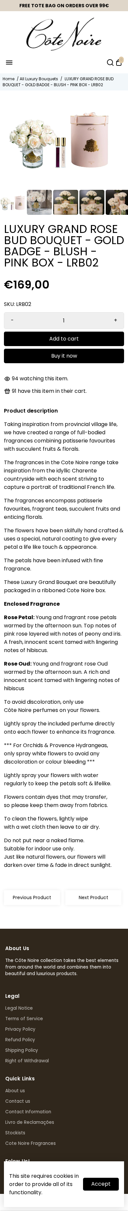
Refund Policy (20, 1040)
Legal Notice (19, 1008)
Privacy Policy (20, 1029)
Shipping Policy (21, 1050)
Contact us (17, 1101)
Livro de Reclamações (29, 1122)
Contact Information (28, 1112)
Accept (101, 1184)
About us (15, 1091)
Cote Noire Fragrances (30, 1143)
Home (8, 79)
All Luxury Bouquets (39, 79)
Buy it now (64, 356)
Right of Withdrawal (27, 1061)
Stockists (15, 1133)
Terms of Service (24, 1019)
